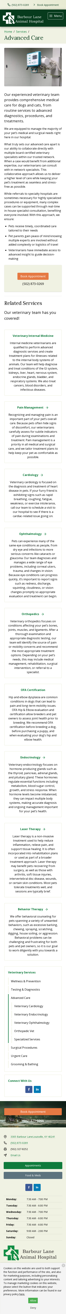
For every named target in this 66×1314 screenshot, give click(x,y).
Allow (33, 1300)
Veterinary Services (22, 972)
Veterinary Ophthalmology (31, 1023)
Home (8, 32)
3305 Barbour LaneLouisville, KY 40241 (33, 1136)
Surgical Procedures (24, 1048)
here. (22, 1294)
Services (21, 32)
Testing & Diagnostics (25, 989)
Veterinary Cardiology (28, 1006)
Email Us (15, 1155)
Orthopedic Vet (24, 1031)
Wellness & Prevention (26, 981)
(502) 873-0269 (33, 284)
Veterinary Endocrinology (31, 1014)
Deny (33, 1307)
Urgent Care (19, 1056)
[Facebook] (28, 1089)
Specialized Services (27, 1039)
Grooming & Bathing (24, 1064)
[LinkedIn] (37, 1089)
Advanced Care (20, 998)
